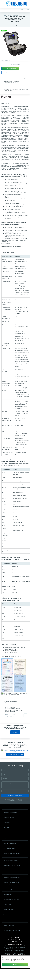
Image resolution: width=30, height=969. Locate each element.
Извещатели (7, 904)
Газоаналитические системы (12, 877)
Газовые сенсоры (9, 925)
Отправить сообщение (15, 795)
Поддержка (7, 822)
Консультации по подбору (11, 860)
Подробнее (15, 732)
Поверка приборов (9, 848)
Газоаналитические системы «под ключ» (14, 854)
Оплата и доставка (9, 817)
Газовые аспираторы (10, 889)
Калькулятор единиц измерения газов (13, 866)
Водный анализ (8, 894)
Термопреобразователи (11, 920)
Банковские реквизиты (10, 812)
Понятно (15, 965)
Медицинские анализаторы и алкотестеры (12, 883)
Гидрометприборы (9, 909)
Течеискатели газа (9, 915)
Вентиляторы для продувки (11, 899)
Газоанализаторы (9, 872)
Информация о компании (11, 807)
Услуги (5, 838)
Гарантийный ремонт (10, 843)
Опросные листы (9, 833)
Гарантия (6, 827)
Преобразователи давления (12, 930)
